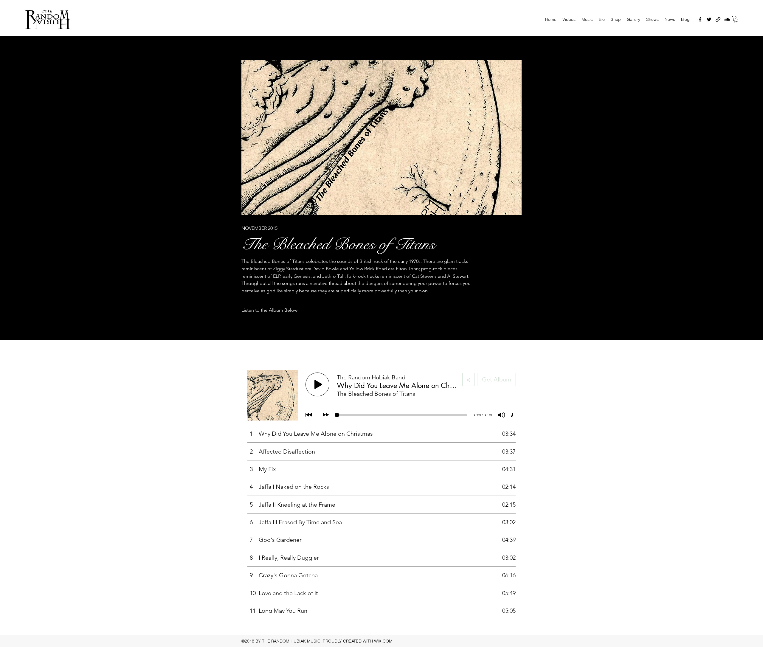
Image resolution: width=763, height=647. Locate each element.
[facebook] (700, 19)
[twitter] (709, 19)
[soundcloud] (727, 19)
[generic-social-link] (718, 19)
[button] (735, 19)
